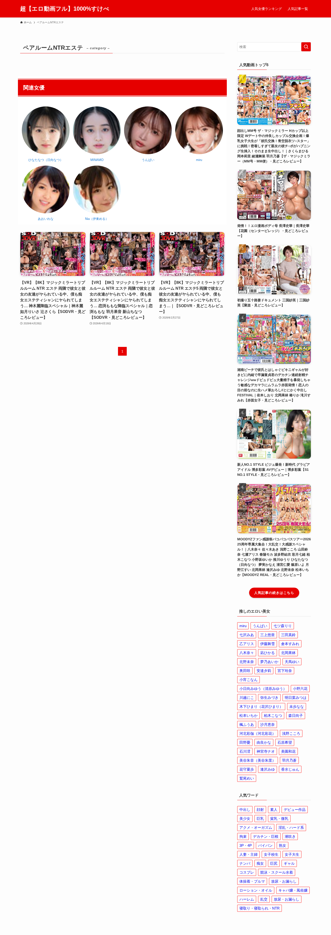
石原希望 (284, 742)
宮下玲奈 (284, 671)
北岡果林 (288, 653)
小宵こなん (248, 680)
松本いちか (248, 715)
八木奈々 (246, 653)
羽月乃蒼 (289, 760)
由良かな (264, 742)
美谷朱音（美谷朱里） (257, 760)
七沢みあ (246, 635)
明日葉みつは (296, 697)
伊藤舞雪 (267, 644)
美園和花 (288, 751)
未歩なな (296, 706)
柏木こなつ (273, 715)
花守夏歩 (246, 769)
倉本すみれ (290, 644)
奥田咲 (244, 671)
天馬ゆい (292, 662)
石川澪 (244, 751)
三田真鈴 (288, 635)
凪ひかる (267, 653)
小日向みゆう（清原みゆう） (263, 689)
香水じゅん (290, 769)
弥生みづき (269, 697)
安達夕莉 (264, 671)
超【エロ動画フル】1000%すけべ (64, 9)
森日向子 (295, 715)
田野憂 (244, 742)
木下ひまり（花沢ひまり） (261, 706)
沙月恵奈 (267, 724)
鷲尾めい (246, 778)
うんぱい (260, 626)
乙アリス (246, 644)
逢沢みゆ (267, 769)
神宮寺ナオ (266, 751)
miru (242, 626)
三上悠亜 (267, 635)
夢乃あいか (269, 662)
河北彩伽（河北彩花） (257, 733)
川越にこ (246, 697)
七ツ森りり (283, 626)
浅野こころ (291, 733)
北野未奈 (246, 662)
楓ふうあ (246, 724)
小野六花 (300, 689)
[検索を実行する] (306, 46)
